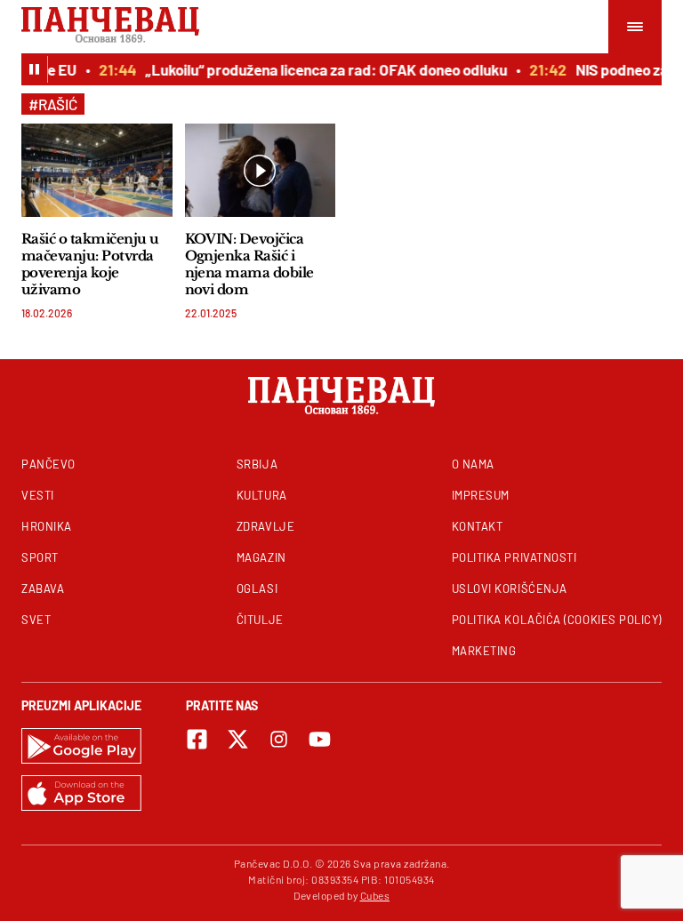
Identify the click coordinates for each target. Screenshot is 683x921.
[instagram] (279, 739)
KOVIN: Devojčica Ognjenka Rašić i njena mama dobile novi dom (249, 264)
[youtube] (320, 739)
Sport (40, 557)
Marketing (484, 651)
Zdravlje (265, 526)
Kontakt (477, 526)
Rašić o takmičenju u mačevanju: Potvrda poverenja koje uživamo (90, 264)
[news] (97, 170)
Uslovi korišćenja (509, 588)
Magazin (261, 557)
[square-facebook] (197, 739)
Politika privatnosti (514, 557)
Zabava (42, 588)
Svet (36, 620)
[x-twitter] (238, 739)
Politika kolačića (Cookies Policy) (557, 620)
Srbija (257, 464)
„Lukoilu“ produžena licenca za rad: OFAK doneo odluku (322, 69)
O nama (473, 464)
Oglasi (257, 588)
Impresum (481, 495)
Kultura (262, 495)
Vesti (37, 495)
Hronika (46, 526)
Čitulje (260, 620)
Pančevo (48, 464)
